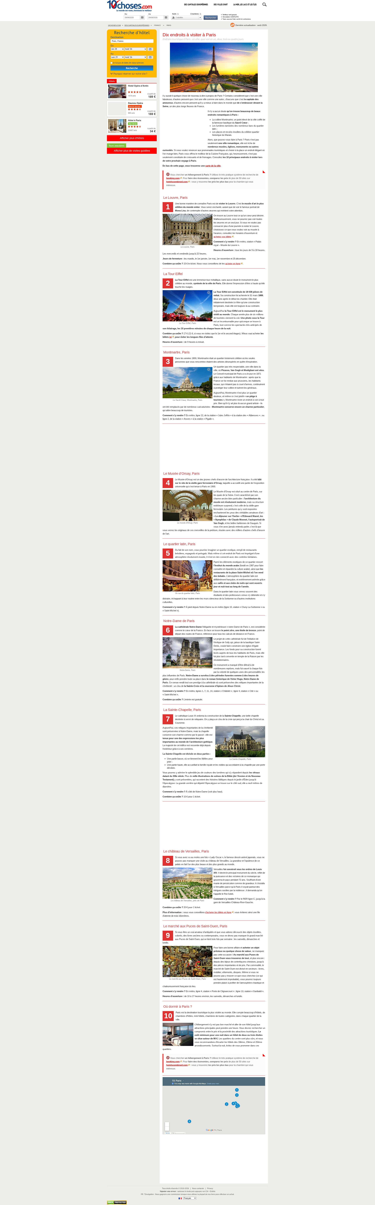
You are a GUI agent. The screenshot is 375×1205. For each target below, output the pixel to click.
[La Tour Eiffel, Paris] (187, 305)
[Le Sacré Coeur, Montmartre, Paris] (187, 382)
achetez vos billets (222, 236)
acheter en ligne (232, 263)
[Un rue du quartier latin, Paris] (187, 575)
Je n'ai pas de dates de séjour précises (128, 63)
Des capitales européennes (196, 4)
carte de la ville (213, 165)
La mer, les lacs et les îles (245, 4)
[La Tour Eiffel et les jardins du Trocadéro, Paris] (214, 68)
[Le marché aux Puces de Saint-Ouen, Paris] (187, 961)
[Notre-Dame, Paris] (187, 652)
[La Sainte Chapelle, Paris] (240, 741)
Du (126, 14)
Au (149, 14)
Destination (116, 37)
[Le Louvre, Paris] (187, 229)
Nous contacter (198, 1188)
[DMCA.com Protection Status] (117, 1204)
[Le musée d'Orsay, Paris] (187, 505)
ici (170, 337)
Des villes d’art (221, 4)
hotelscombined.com (177, 181)
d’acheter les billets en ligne (218, 912)
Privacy (210, 1188)
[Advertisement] (185, 128)
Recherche (132, 68)
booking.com (173, 178)
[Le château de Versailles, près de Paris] (187, 883)
